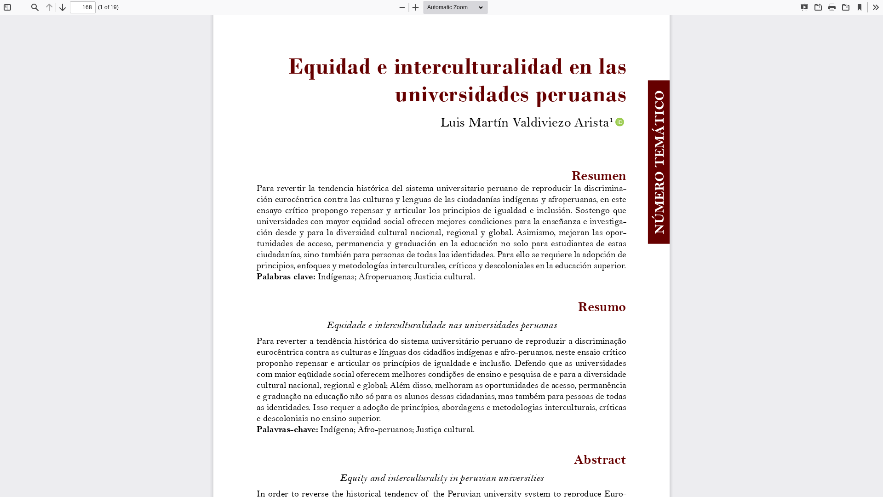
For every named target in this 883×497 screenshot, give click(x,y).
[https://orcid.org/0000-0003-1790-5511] (620, 122)
